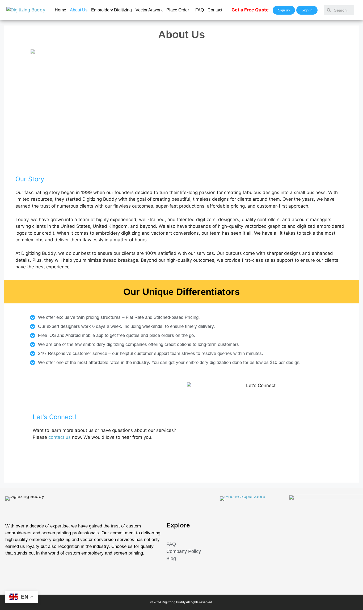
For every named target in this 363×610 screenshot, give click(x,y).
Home (60, 10)
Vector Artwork (149, 10)
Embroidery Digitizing (111, 10)
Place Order (177, 10)
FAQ (199, 10)
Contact (215, 10)
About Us (78, 10)
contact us (59, 437)
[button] (178, 10)
